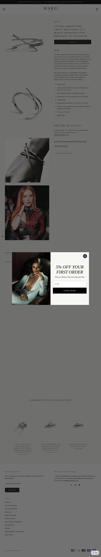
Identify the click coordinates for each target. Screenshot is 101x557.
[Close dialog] (85, 256)
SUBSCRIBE (70, 291)
